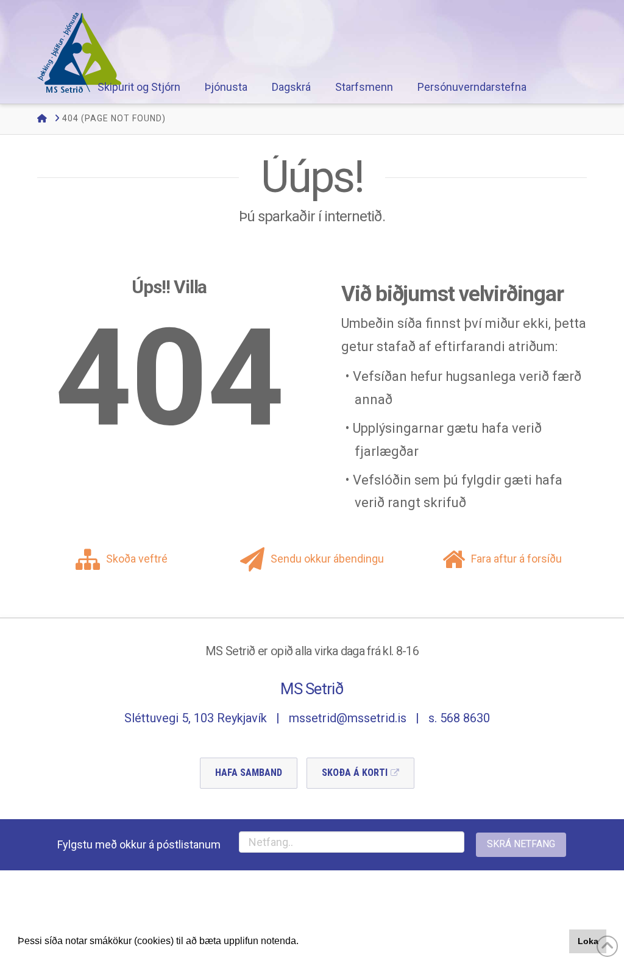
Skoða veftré (137, 558)
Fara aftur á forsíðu (516, 558)
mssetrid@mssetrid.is (347, 718)
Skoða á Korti (355, 772)
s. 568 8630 (459, 718)
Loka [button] (588, 941)
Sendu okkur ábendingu (327, 558)
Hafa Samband (248, 772)
